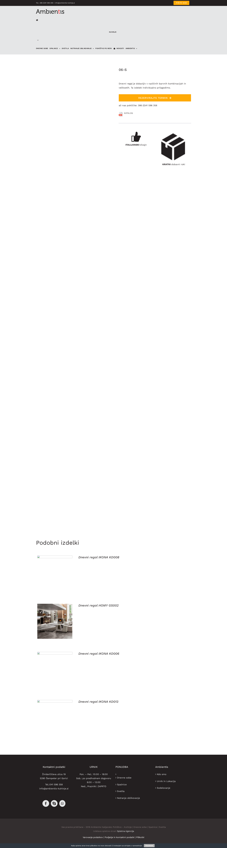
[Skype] (54, 803)
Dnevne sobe (124, 777)
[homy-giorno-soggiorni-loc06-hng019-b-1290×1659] (75, 300)
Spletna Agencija (125, 831)
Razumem (149, 846)
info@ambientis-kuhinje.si (65, 3)
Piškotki (140, 837)
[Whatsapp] (62, 803)
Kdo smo (161, 774)
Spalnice (122, 784)
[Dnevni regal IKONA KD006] (54, 669)
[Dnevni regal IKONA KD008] (54, 573)
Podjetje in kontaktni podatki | (120, 837)
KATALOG (128, 113)
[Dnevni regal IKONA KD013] (54, 717)
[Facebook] (45, 803)
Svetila (121, 791)
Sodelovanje (163, 788)
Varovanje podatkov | (94, 837)
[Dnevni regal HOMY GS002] (54, 621)
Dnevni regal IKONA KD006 (98, 653)
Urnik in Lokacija (166, 781)
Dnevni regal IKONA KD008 (98, 557)
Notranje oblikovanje (128, 798)
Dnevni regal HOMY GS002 (98, 605)
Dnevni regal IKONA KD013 (98, 701)
